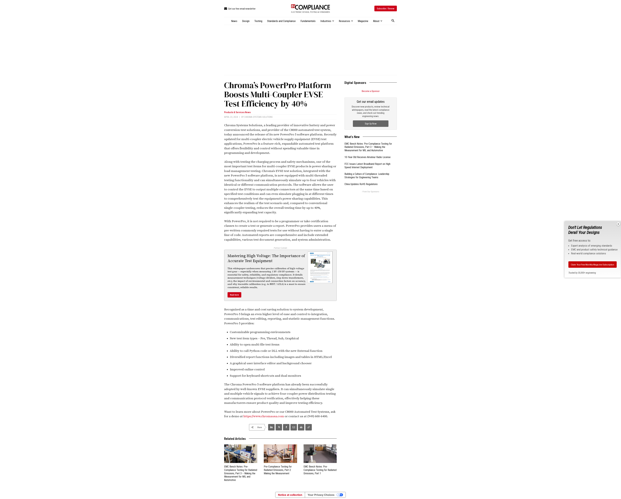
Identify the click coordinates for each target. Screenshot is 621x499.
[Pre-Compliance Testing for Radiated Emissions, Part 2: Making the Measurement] (280, 453)
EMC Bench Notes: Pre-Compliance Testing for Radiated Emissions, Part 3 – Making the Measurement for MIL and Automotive (240, 473)
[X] (279, 427)
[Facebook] (286, 427)
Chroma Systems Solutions (258, 117)
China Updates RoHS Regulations (361, 184)
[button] (393, 21)
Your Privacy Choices (321, 494)
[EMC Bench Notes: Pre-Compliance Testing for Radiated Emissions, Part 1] (320, 453)
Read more (234, 295)
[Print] (301, 427)
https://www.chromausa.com (263, 416)
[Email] (293, 427)
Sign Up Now (370, 123)
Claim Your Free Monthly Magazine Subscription (592, 264)
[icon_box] (240, 9)
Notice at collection (290, 494)
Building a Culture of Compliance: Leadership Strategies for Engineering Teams (366, 175)
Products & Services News (237, 112)
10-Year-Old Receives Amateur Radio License (367, 157)
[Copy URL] (308, 427)
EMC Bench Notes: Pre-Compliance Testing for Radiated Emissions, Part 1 (320, 470)
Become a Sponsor (371, 91)
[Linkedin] (271, 427)
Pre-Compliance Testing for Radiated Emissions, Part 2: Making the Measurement (278, 470)
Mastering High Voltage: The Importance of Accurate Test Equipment (266, 258)
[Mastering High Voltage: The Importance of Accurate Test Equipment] (320, 267)
